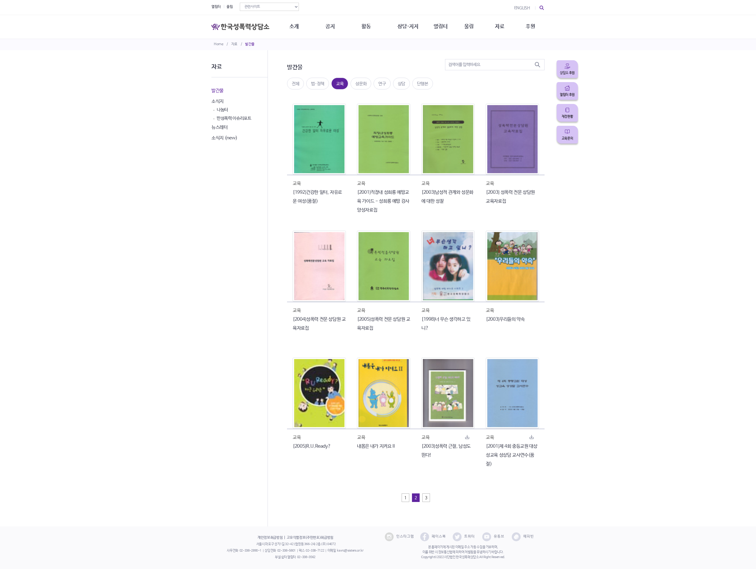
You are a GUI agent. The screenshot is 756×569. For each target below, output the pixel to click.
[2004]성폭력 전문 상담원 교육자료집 (319, 324)
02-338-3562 (306, 557)
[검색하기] (537, 64)
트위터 (469, 536)
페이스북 (439, 536)
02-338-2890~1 (250, 550)
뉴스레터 (219, 127)
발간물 (250, 44)
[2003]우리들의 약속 (505, 319)
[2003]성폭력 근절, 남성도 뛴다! (446, 451)
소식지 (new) (224, 138)
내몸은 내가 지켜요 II (376, 446)
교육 (339, 83)
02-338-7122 (315, 550)
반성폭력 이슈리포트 (234, 118)
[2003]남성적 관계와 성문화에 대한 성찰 (447, 197)
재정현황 (567, 116)
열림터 (216, 7)
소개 (294, 27)
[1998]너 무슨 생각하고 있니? (445, 324)
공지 (330, 27)
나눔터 (222, 109)
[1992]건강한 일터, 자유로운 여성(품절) (317, 197)
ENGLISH (522, 8)
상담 (401, 83)
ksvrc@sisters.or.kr (350, 550)
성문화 (360, 83)
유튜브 (499, 536)
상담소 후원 (567, 73)
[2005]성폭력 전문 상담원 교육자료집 (383, 324)
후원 (530, 27)
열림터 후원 (567, 95)
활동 (366, 27)
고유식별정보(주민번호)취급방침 (310, 538)
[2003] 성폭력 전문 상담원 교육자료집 (510, 197)
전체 (295, 83)
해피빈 (528, 536)
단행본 (422, 83)
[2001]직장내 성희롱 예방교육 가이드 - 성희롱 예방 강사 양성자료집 (383, 201)
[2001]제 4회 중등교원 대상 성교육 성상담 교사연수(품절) (511, 455)
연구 (382, 83)
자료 (234, 44)
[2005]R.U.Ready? (312, 446)
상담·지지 (407, 27)
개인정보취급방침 (270, 538)
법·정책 (317, 83)
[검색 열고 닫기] (542, 8)
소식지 (217, 101)
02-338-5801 (286, 550)
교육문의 (567, 138)
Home (219, 44)
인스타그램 (405, 536)
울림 (230, 7)
